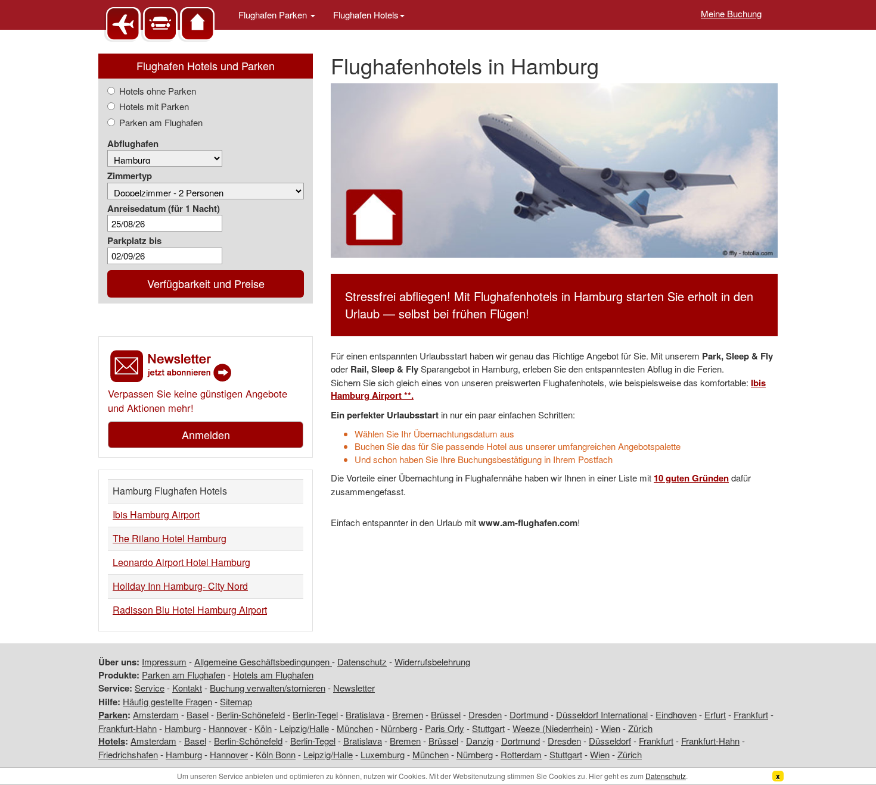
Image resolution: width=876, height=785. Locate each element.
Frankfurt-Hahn (127, 728)
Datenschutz (362, 661)
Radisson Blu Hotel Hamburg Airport (190, 610)
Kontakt (187, 687)
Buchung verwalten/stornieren (267, 687)
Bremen (407, 714)
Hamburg (182, 728)
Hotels (111, 741)
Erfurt (715, 714)
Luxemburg (383, 754)
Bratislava (365, 714)
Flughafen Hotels (366, 14)
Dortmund (529, 714)
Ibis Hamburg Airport (156, 514)
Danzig (479, 740)
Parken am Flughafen (161, 122)
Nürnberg (399, 728)
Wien (610, 728)
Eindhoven (676, 714)
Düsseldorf (610, 740)
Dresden (485, 714)
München (355, 728)
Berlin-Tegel (315, 714)
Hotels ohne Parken (157, 91)
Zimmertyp (129, 176)
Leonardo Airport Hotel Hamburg (181, 562)
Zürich (640, 728)
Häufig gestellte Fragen (167, 701)
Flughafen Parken (273, 14)
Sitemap (236, 701)
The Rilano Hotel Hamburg (169, 538)
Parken (113, 714)
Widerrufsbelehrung (432, 661)
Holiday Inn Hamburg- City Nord (180, 586)
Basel (198, 714)
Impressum (164, 661)
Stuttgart (488, 728)
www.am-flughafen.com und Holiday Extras (160, 23)
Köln (263, 728)
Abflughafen (133, 143)
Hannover (228, 728)
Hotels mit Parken (154, 106)
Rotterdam (521, 754)
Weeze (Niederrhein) (552, 728)
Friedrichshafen (128, 754)
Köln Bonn (276, 754)
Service (149, 687)
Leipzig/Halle (304, 728)
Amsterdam (156, 714)
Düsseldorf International (602, 714)
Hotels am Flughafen (273, 674)
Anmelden (206, 434)
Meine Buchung (731, 13)
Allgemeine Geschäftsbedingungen (263, 661)
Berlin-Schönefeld (250, 714)
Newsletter (354, 687)
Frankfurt (751, 714)
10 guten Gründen (691, 477)
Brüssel (446, 714)
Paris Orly (444, 728)
